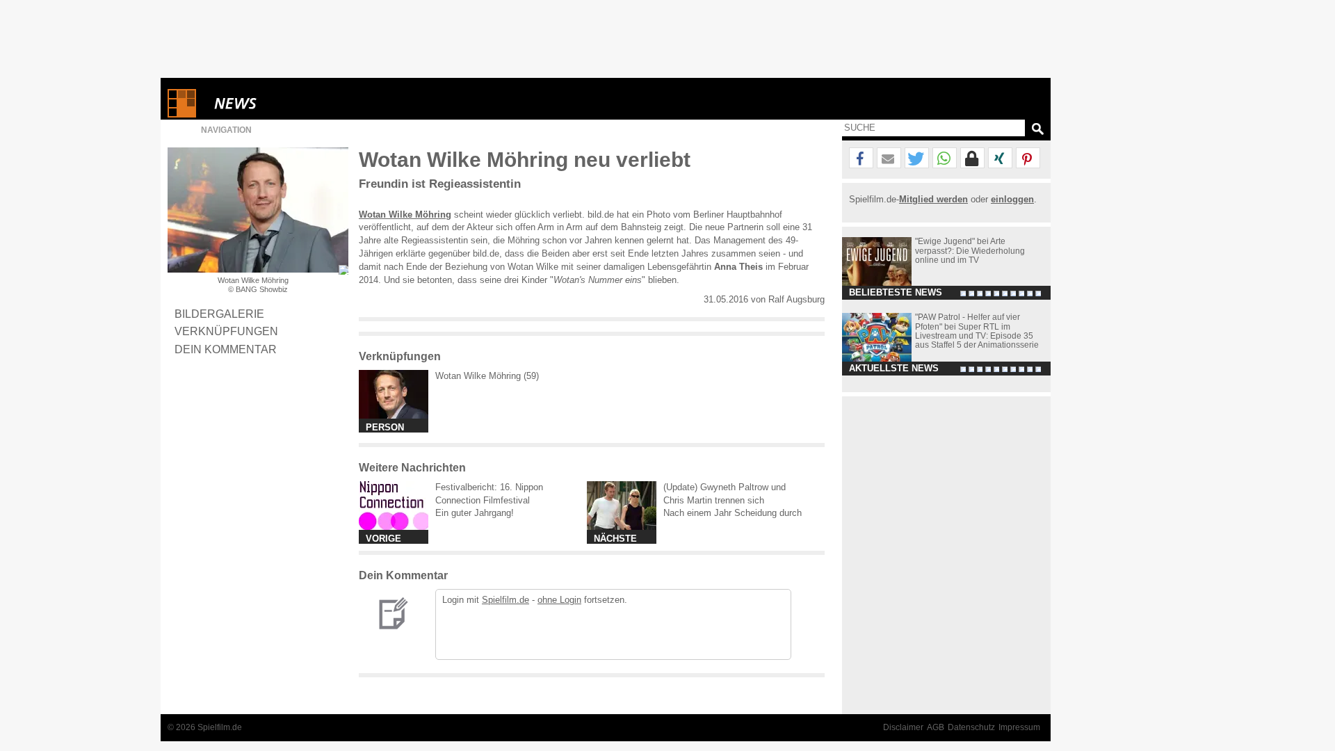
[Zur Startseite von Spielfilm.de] (182, 114)
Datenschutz (971, 727)
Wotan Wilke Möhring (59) (487, 376)
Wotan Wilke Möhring (405, 214)
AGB (935, 727)
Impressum (1019, 727)
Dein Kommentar (226, 349)
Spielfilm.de (505, 600)
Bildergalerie (219, 313)
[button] (861, 158)
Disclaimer (903, 727)
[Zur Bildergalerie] (343, 270)
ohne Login (559, 600)
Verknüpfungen (226, 331)
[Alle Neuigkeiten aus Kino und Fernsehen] (285, 103)
